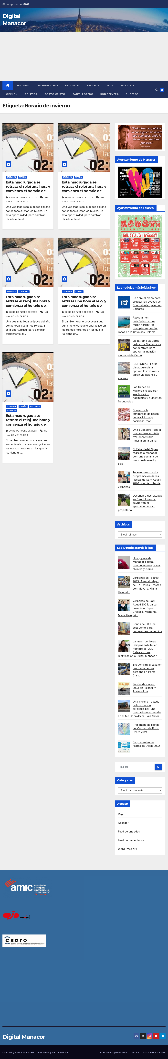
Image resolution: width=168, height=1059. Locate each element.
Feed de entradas (129, 831)
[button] (156, 89)
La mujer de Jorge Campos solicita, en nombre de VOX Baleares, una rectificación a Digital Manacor (138, 649)
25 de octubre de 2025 (23, 197)
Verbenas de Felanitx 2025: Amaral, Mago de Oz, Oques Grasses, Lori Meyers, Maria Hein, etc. (140, 585)
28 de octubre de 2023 (23, 312)
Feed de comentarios (131, 840)
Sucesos (132, 94)
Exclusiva (72, 85)
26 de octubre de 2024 (79, 197)
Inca (110, 85)
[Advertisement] (84, 57)
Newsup (47, 1052)
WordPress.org (127, 849)
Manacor (127, 85)
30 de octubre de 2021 (23, 431)
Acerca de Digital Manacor (114, 1052)
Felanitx (93, 85)
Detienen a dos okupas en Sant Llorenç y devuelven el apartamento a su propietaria (140, 503)
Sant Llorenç (83, 94)
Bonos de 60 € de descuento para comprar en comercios (147, 627)
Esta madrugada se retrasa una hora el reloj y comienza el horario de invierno (84, 303)
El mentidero (48, 85)
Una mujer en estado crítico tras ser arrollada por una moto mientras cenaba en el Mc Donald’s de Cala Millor (139, 709)
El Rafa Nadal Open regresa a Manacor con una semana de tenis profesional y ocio (138, 456)
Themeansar (62, 1052)
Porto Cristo (55, 94)
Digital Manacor (23, 1036)
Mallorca (35, 406)
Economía (24, 292)
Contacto (135, 1052)
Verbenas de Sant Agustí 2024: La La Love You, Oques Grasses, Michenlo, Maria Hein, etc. (137, 608)
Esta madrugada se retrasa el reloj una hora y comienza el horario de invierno (28, 188)
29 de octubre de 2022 (79, 312)
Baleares (11, 177)
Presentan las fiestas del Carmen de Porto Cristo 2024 (146, 728)
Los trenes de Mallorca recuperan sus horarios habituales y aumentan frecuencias (140, 394)
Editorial (24, 85)
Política (31, 94)
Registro (123, 814)
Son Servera (109, 94)
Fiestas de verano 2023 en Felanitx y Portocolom (144, 688)
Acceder (123, 822)
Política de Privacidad (154, 1052)
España (22, 177)
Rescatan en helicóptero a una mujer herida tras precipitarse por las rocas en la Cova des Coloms (138, 325)
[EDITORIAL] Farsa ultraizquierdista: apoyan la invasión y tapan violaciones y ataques (138, 371)
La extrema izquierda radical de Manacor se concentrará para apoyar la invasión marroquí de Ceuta (139, 348)
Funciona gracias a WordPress (18, 1052)
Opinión (12, 94)
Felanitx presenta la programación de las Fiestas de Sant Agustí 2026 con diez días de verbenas (139, 480)
